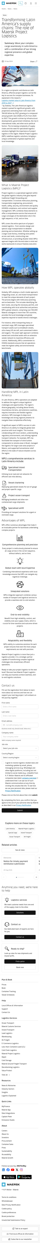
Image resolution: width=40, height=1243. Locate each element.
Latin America (10, 829)
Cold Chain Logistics (9, 1050)
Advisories (7, 858)
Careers (4, 1131)
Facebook (8, 1169)
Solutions (20, 913)
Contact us (20, 937)
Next (36, 877)
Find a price (20, 961)
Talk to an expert (21, 1229)
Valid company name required (11, 740)
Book (4, 988)
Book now (20, 967)
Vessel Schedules (8, 995)
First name (6, 703)
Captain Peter (7, 1117)
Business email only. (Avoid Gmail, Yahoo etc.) (16, 729)
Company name (7, 733)
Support (25, 3)
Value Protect (7, 1071)
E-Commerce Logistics (10, 1043)
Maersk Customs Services (11, 1026)
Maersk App (6, 1110)
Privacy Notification (12, 791)
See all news (20, 850)
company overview (29, 778)
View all (5, 1075)
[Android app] (24, 1177)
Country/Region (8, 754)
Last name (5, 712)
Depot (4, 1057)
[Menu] (36, 3)
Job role (5, 744)
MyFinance (6, 1106)
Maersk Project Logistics (26, 829)
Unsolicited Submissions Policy (13, 1220)
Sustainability (7, 1151)
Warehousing (7, 1037)
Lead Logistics (7, 1033)
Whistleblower (7, 1201)
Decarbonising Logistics (10, 1067)
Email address (7, 721)
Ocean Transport (14, 837)
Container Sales (7, 1144)
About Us (5, 1134)
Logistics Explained (9, 1096)
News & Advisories (9, 1086)
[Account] (31, 3)
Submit (20, 810)
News (9, 9)
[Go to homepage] (9, 3)
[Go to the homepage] (11, 1186)
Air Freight (27, 837)
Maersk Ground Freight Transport (14, 1064)
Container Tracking (9, 991)
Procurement (7, 1141)
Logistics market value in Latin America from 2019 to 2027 (18, 101)
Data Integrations (8, 1113)
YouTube (12, 1170)
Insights (5, 1092)
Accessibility (6, 1154)
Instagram (21, 1170)
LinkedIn (3, 1170)
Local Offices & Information (12, 1006)
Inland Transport (26, 833)
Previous (3, 877)
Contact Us (6, 1012)
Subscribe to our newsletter (21, 1239)
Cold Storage (6, 1060)
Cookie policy (7, 1209)
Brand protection (8, 1216)
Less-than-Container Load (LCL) (13, 1047)
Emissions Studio (8, 1120)
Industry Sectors (8, 1089)
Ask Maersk (20, 3)
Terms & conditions (9, 1197)
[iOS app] (9, 1177)
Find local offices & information (21, 1234)
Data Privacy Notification (11, 1205)
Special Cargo (12, 833)
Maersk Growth (7, 1158)
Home (4, 9)
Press (4, 1148)
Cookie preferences (9, 1212)
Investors (5, 1137)
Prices (4, 985)
